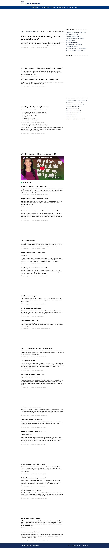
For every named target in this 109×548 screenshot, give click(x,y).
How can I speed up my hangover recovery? (75, 38)
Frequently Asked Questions (32, 31)
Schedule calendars (44, 7)
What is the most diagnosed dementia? (74, 44)
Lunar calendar (70, 7)
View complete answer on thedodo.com (38, 133)
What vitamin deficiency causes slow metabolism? (76, 48)
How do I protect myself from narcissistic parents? (76, 32)
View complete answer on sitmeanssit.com (39, 498)
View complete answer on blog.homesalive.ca (39, 540)
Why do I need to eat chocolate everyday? (74, 102)
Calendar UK (85, 545)
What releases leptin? (70, 40)
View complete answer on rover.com (37, 122)
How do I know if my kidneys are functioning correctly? (77, 100)
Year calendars (35, 7)
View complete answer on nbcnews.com (38, 427)
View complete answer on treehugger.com (38, 263)
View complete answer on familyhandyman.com (39, 220)
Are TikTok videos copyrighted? (72, 108)
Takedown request (25, 47)
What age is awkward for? (71, 114)
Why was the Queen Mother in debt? (73, 110)
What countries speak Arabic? (72, 42)
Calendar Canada (76, 545)
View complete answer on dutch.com (37, 316)
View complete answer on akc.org (37, 76)
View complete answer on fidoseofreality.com (39, 415)
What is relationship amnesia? (72, 34)
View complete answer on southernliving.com (39, 47)
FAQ (76, 7)
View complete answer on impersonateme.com (39, 194)
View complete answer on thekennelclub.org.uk (39, 276)
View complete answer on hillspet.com (38, 248)
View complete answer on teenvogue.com (38, 356)
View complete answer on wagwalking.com (38, 387)
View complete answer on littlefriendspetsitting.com (40, 328)
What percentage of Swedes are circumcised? (75, 50)
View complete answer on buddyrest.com (38, 473)
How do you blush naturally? (71, 46)
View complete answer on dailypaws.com (38, 86)
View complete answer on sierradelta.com (38, 304)
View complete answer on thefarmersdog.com (39, 206)
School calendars (61, 7)
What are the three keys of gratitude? (73, 112)
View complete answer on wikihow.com (38, 444)
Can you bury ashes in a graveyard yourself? (75, 104)
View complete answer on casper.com (38, 486)
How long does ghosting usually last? (73, 36)
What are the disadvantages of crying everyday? (75, 118)
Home (22, 31)
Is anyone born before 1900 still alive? (73, 106)
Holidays (53, 7)
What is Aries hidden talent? (71, 116)
